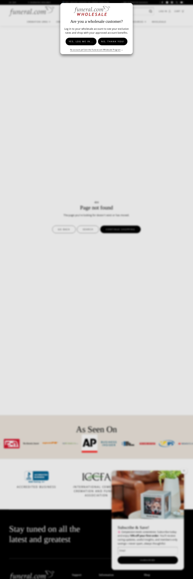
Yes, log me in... (81, 41)
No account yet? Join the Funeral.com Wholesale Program (95, 49)
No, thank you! (112, 41)
